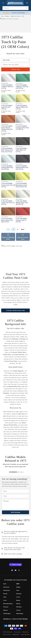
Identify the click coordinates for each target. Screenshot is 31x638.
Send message (15, 512)
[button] (3, 3)
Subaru (5, 610)
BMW (17, 583)
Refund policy (25, 631)
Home (2, 16)
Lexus (18, 597)
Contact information (25, 634)
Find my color (15, 69)
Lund (4, 600)
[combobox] (15, 8)
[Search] (26, 8)
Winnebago (19, 613)
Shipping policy (15, 634)
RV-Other (19, 607)
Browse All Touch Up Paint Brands (15, 619)
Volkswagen (7, 613)
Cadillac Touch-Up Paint (15, 16)
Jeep (4, 597)
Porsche (5, 607)
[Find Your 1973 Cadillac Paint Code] (15, 257)
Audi (4, 583)
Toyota (18, 610)
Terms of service (7, 634)
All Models (13, 472)
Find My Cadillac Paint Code (15, 310)
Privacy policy (17, 631)
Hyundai (18, 593)
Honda (5, 593)
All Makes (7, 16)
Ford (17, 590)
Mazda (18, 600)
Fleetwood (6, 590)
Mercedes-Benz (8, 603)
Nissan (18, 603)
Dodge (18, 587)
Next (22, 229)
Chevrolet (6, 587)
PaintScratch (9, 631)
